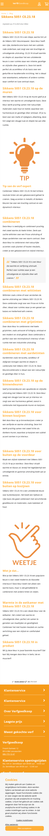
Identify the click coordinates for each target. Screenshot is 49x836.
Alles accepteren (24, 828)
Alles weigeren (11, 824)
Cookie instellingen (24, 820)
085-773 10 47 (9, 754)
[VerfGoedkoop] (21, 4)
